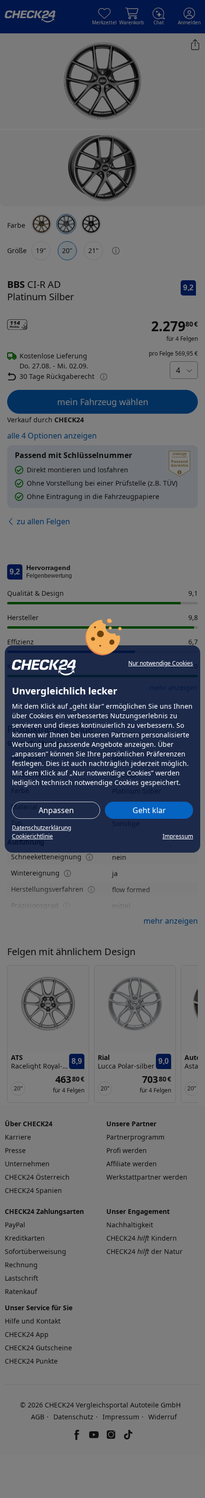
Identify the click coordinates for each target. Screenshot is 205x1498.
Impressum (178, 836)
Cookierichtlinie (32, 836)
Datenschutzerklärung (41, 828)
